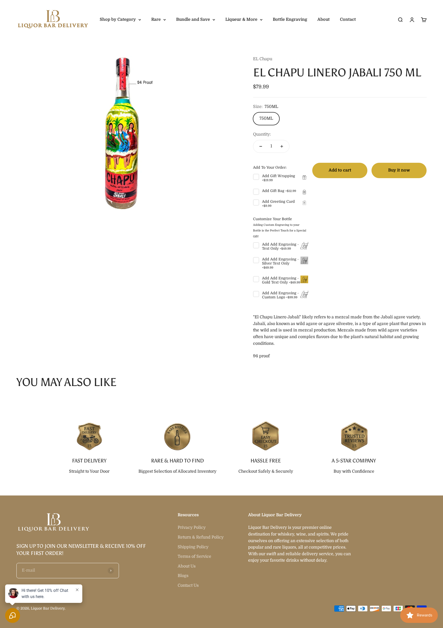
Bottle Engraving (290, 19)
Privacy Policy (192, 527)
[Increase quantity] (281, 146)
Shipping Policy (193, 547)
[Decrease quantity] (260, 146)
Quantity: (262, 134)
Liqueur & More (241, 19)
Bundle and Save (193, 19)
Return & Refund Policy (201, 537)
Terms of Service (194, 556)
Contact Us (188, 585)
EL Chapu (262, 59)
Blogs (183, 575)
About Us (187, 566)
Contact (348, 19)
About (323, 19)
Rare (156, 19)
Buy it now (399, 170)
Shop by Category (118, 19)
